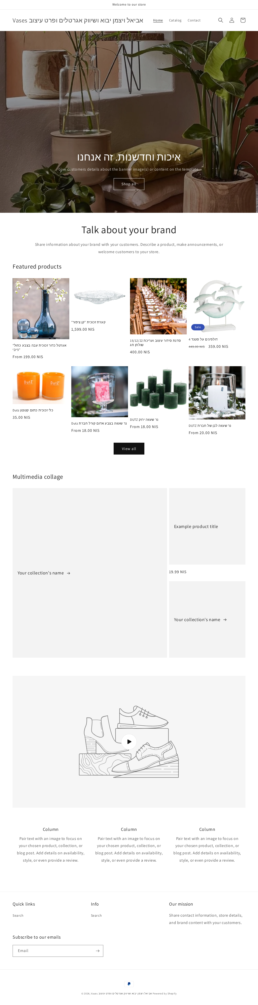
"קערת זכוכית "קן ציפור (88, 322)
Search (18, 915)
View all (129, 448)
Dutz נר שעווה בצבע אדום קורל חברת (99, 423)
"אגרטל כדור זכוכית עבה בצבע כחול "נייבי (39, 347)
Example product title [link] (196, 526)
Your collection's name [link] (41, 573)
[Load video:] (129, 741)
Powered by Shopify (165, 993)
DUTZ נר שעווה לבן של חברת (210, 426)
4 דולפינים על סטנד (203, 339)
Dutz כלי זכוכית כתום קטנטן (33, 410)
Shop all (128, 183)
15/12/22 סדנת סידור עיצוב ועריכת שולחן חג (155, 343)
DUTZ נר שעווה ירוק (144, 420)
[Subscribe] (97, 951)
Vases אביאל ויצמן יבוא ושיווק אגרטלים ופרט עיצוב (121, 993)
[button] (220, 20)
